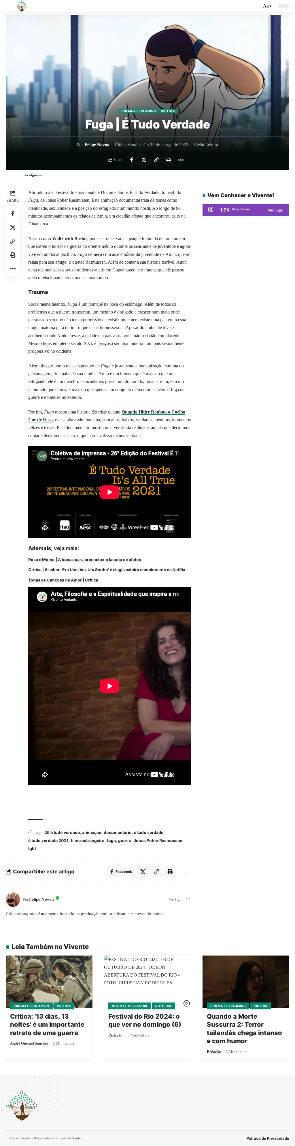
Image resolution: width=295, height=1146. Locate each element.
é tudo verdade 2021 (48, 840)
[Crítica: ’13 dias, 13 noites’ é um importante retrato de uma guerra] (49, 982)
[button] (11, 6)
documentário (118, 832)
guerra (124, 840)
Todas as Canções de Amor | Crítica (63, 579)
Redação (115, 1035)
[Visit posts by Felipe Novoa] (13, 899)
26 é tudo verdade (62, 832)
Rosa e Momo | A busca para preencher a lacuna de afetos (84, 559)
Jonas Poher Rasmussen (158, 840)
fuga (111, 840)
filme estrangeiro (88, 840)
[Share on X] (144, 160)
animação (91, 832)
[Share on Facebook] (131, 160)
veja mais (65, 548)
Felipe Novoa (97, 144)
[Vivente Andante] (22, 6)
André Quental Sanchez (29, 1043)
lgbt (32, 848)
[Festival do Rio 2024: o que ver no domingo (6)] (147, 982)
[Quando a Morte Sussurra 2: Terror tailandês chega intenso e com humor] (246, 982)
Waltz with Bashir (69, 238)
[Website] (188, 899)
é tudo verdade (148, 832)
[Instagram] (246, 210)
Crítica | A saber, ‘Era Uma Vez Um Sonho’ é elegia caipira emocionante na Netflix (106, 569)
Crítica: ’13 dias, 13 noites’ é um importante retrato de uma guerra (47, 1025)
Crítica (168, 111)
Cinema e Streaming (138, 111)
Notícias (163, 1006)
